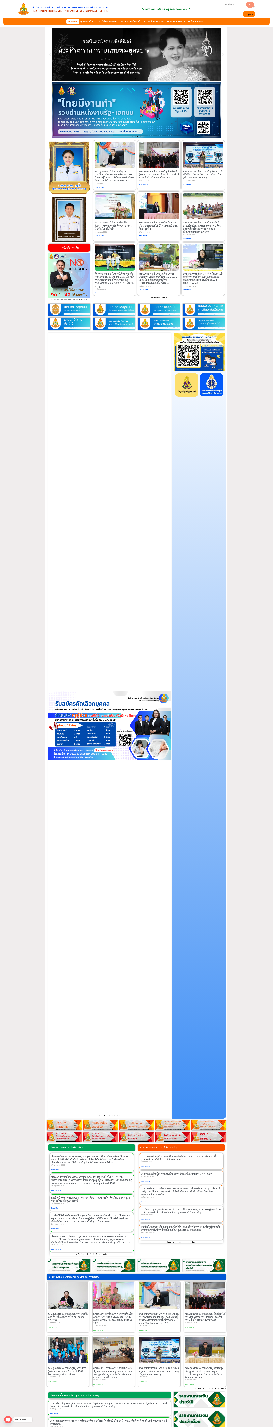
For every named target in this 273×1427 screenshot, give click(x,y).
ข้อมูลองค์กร (88, 21)
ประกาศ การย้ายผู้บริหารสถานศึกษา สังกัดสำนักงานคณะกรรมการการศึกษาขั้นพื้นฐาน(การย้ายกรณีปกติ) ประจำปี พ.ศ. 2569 (179, 1158)
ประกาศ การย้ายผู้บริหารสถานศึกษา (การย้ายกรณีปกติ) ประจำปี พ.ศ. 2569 (176, 1173)
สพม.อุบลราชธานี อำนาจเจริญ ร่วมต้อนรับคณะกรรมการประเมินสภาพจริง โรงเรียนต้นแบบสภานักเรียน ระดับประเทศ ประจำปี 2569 (113, 1318)
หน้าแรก (74, 21)
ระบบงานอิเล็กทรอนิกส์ (133, 21)
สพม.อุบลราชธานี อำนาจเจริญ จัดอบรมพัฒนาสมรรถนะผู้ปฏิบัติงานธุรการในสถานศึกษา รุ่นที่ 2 (158, 225)
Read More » (99, 187)
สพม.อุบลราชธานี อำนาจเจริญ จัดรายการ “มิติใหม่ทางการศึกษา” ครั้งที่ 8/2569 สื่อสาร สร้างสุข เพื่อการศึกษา (67, 1371)
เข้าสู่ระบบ (249, 14)
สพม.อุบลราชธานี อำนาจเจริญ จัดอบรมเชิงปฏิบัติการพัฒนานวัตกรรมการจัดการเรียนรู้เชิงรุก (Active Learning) (203, 174)
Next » (164, 297)
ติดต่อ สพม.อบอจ (198, 21)
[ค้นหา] (250, 5)
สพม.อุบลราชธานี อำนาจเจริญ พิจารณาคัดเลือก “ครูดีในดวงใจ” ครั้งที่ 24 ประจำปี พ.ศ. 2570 (68, 1316)
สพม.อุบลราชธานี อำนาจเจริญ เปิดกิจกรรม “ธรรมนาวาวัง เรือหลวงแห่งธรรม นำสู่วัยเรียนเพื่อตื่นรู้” (114, 225)
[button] (50, 54)
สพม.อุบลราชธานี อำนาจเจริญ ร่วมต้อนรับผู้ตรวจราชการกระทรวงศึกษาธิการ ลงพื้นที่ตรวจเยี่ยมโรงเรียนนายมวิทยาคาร (159, 174)
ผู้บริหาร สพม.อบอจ (110, 21)
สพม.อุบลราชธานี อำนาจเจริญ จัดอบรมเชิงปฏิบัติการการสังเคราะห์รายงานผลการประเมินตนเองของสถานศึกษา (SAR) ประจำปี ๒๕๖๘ (203, 278)
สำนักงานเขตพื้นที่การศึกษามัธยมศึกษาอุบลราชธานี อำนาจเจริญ (70, 7)
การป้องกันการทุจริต (69, 247)
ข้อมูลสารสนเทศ (157, 21)
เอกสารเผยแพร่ (176, 21)
